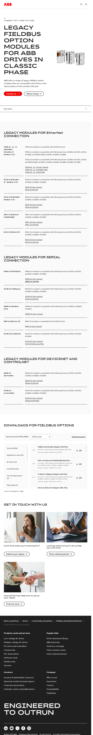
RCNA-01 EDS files (32, 401)
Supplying (51, 693)
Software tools (11, 657)
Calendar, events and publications (19, 689)
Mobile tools (9, 661)
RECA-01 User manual (33, 240)
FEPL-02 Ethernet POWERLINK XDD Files (54, 460)
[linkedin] (6, 728)
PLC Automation (11, 654)
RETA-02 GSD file (31, 207)
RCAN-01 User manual (33, 296)
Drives (25, 621)
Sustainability (53, 689)
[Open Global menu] (86, 4)
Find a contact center (56, 650)
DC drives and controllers (15, 646)
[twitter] (17, 728)
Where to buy (32, 94)
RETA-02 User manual (33, 205)
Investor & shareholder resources (19, 677)
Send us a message (55, 646)
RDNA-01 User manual (34, 381)
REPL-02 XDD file (32, 225)
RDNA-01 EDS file (32, 383)
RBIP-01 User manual (33, 326)
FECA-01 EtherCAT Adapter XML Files (53, 488)
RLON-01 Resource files (34, 344)
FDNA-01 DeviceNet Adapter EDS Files (53, 447)
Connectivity (9, 650)
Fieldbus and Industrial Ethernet (69, 621)
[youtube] (12, 728)
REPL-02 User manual (33, 222)
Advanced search (78, 437)
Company (51, 672)
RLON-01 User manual (34, 341)
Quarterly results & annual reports (19, 681)
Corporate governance (14, 685)
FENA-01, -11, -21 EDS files (35, 172)
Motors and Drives (11, 621)
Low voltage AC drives (14, 638)
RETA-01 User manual (33, 187)
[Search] (81, 4)
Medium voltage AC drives (16, 642)
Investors (8, 672)
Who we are (52, 677)
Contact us (11, 94)
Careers (50, 685)
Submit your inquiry (15, 554)
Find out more (12, 604)
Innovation (51, 681)
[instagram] (29, 728)
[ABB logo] (8, 4)
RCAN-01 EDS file (31, 299)
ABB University (53, 642)
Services (7, 665)
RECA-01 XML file (32, 242)
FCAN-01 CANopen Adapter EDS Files (52, 474)
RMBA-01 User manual (34, 314)
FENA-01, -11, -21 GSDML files (36, 170)
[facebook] (23, 728)
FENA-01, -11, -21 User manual (36, 167)
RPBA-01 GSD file (32, 281)
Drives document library (57, 638)
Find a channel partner (59, 554)
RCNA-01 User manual (33, 398)
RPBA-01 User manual (33, 279)
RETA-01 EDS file (31, 190)
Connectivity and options (42, 621)
